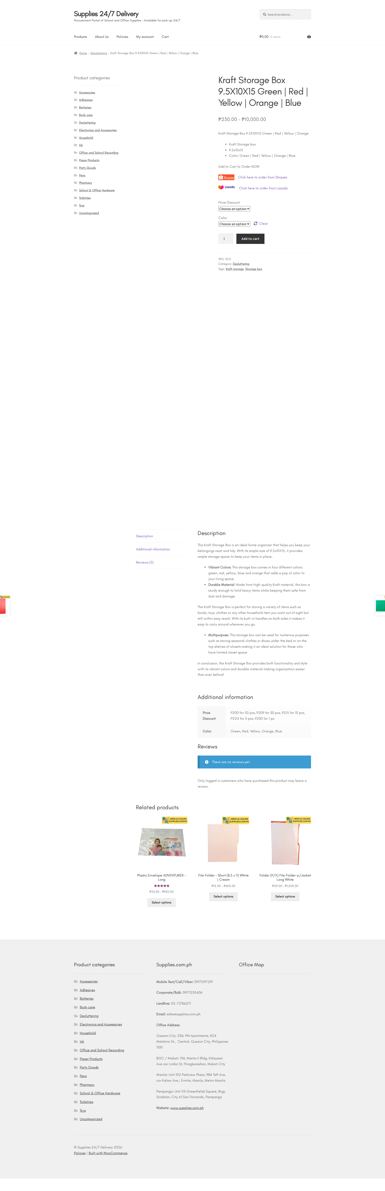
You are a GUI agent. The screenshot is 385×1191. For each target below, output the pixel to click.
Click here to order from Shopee (263, 177)
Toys (81, 205)
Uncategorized (89, 213)
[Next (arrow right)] (16, 1189)
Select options (161, 902)
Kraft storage (235, 269)
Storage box (253, 269)
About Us (102, 37)
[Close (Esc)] (38, 1182)
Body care (86, 115)
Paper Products (89, 160)
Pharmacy (85, 183)
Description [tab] (144, 536)
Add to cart (250, 238)
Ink (81, 145)
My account (145, 37)
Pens (82, 175)
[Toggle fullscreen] (16, 1182)
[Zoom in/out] (5, 1182)
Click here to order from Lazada (263, 188)
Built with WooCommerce (108, 1153)
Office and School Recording (98, 153)
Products (80, 37)
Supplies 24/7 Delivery (106, 13)
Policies (122, 37)
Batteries (85, 107)
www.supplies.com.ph (187, 1108)
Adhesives (86, 100)
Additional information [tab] (153, 549)
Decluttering (98, 53)
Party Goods (87, 168)
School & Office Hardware (97, 190)
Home (83, 53)
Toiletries (85, 198)
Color (222, 218)
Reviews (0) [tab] (145, 562)
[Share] (27, 1182)
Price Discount (229, 202)
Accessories (87, 92)
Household (86, 138)
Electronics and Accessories (98, 130)
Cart (165, 37)
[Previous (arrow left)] (5, 1189)
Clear (263, 223)
